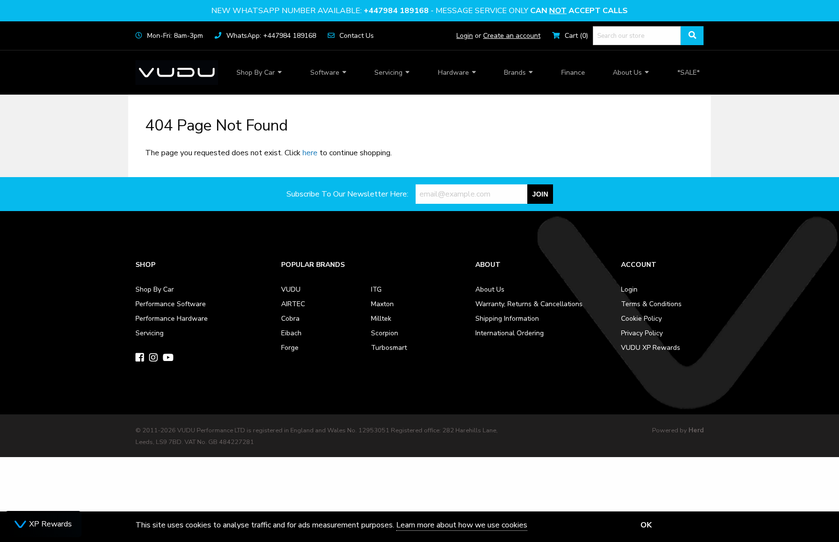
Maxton (382, 304)
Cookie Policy (641, 318)
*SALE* (688, 72)
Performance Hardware (171, 318)
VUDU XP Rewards (650, 347)
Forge (290, 347)
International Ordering (509, 333)
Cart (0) (576, 35)
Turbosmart (389, 347)
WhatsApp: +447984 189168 (271, 35)
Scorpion (384, 333)
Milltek (381, 318)
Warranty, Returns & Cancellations (529, 304)
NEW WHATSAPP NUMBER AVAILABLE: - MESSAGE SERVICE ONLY (419, 10)
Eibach (291, 333)
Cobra (290, 318)
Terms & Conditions (651, 304)
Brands (515, 72)
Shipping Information (507, 318)
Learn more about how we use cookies (461, 525)
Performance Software (170, 304)
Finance (573, 72)
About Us (627, 72)
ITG (376, 289)
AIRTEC (293, 304)
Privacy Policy (642, 333)
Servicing (388, 72)
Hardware (453, 72)
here (310, 153)
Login (464, 35)
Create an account (511, 35)
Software (324, 72)
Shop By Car (255, 72)
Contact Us (356, 35)
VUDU (291, 289)
